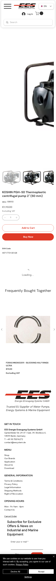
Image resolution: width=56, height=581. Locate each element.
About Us (8, 465)
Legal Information (12, 487)
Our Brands (9, 458)
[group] (28, 337)
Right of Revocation (13, 493)
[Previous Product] (1, 329)
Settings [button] (28, 576)
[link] (39, 13)
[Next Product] (54, 329)
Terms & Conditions (13, 481)
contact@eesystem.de (15, 442)
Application (9, 461)
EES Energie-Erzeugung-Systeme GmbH (23, 429)
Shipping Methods (13, 490)
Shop (6, 455)
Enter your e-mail (19, 541)
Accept (41, 571)
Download (9, 468)
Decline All (15, 571)
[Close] (52, 558)
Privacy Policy (11, 484)
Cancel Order (10, 516)
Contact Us (9, 509)
